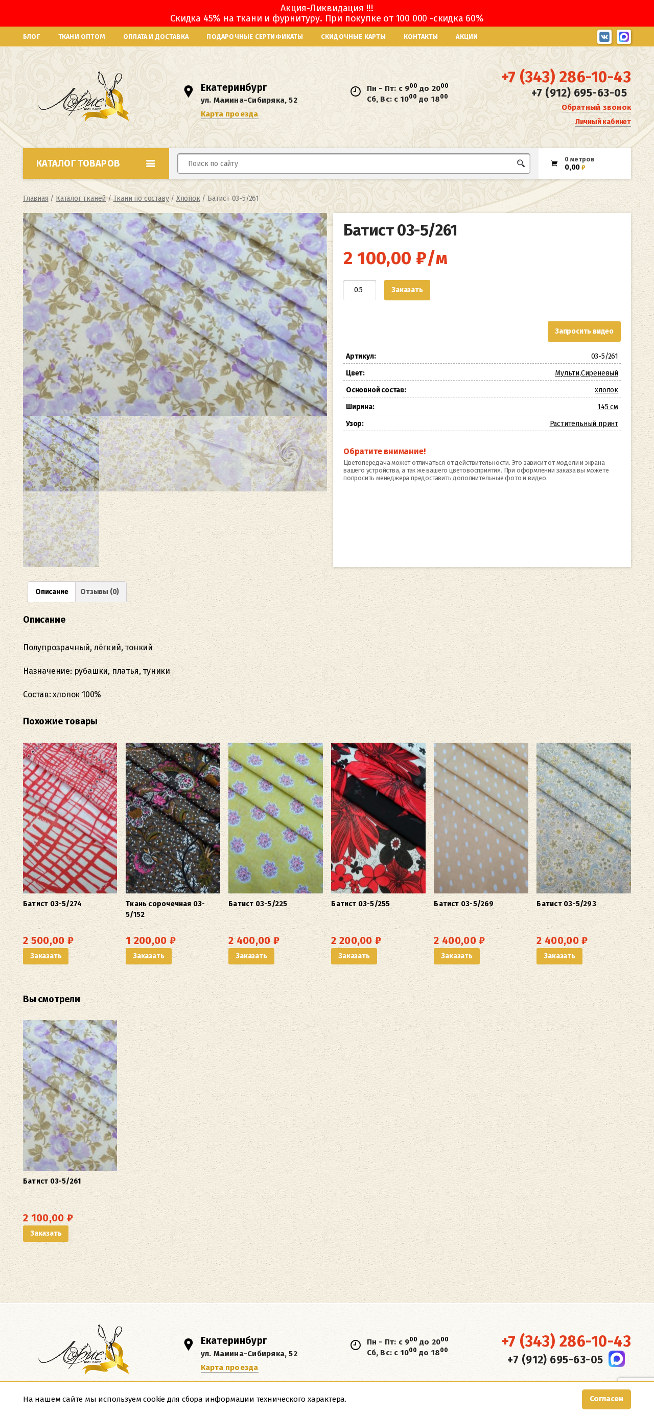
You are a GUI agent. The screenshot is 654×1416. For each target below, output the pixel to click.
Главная (36, 198)
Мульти (567, 373)
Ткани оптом (81, 36)
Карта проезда (230, 114)
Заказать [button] (45, 956)
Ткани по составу (141, 198)
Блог (31, 36)
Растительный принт (584, 423)
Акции (467, 36)
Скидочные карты (353, 36)
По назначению (101, 186)
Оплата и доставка (156, 36)
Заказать (407, 290)
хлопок (606, 390)
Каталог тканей (81, 198)
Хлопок (188, 198)
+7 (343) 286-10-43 (566, 77)
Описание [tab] (51, 591)
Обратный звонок (596, 107)
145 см (607, 407)
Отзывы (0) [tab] (99, 591)
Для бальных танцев (498, 182)
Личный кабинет (603, 121)
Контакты (421, 36)
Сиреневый (599, 373)
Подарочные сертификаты (254, 36)
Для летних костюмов (227, 188)
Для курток (344, 182)
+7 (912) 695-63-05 (579, 93)
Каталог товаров (78, 163)
